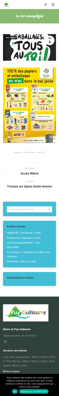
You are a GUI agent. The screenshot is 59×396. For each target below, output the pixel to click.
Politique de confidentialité (34, 391)
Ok (14, 391)
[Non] (55, 384)
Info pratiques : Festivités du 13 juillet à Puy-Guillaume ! (29, 254)
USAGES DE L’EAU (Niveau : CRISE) (24, 233)
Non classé (11, 38)
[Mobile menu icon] (53, 5)
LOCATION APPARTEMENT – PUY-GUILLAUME (24, 245)
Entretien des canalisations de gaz (24, 238)
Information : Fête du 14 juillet (21, 261)
